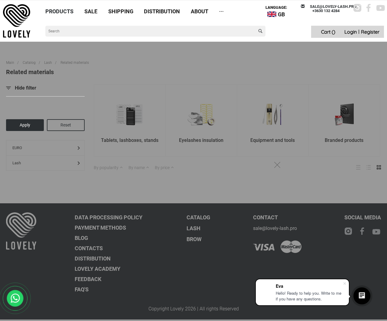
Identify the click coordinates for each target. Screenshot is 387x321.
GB (281, 14)
